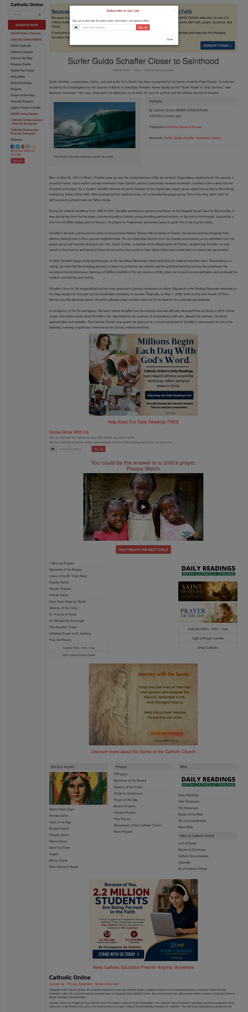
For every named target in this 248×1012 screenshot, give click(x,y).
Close (170, 39)
